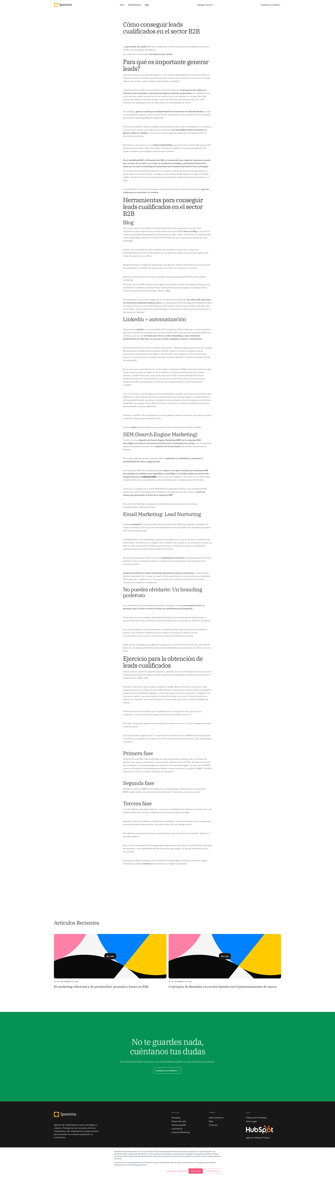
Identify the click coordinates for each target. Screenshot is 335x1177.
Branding (176, 1117)
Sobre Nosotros (216, 1117)
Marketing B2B (179, 1125)
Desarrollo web (179, 1121)
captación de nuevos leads (167, 446)
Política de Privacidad (256, 1117)
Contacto (213, 1125)
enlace (134, 427)
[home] (63, 5)
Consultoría (177, 1128)
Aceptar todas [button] (196, 1171)
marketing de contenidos (172, 557)
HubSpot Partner (205, 5)
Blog (211, 1121)
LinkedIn (140, 329)
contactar (147, 863)
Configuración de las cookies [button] (176, 1171)
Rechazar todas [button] (212, 1171)
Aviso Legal (251, 1121)
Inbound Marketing (180, 1132)
